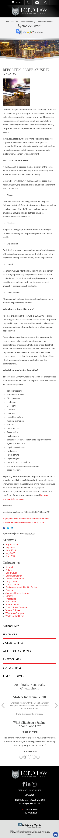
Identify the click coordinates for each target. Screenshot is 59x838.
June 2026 (10, 550)
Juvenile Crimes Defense (17, 593)
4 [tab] (34, 757)
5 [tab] (38, 757)
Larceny (9, 596)
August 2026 (11, 544)
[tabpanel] (29, 742)
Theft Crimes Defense (16, 607)
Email (37, 2)
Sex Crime (10, 601)
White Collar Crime (14, 616)
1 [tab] (21, 757)
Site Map (22, 790)
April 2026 (10, 556)
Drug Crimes (11, 581)
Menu (18, 2)
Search (46, 2)
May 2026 (10, 553)
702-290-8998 (30, 809)
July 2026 (10, 547)
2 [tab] (25, 757)
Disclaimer (35, 790)
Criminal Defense (14, 576)
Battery (8, 570)
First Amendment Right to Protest (21, 587)
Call (28, 2)
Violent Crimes (12, 610)
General (9, 590)
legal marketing (30, 832)
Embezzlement (12, 584)
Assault (9, 567)
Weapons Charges (14, 613)
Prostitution (10, 599)
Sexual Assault (12, 604)
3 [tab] (29, 757)
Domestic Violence (14, 578)
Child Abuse (11, 573)
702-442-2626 (30, 812)
